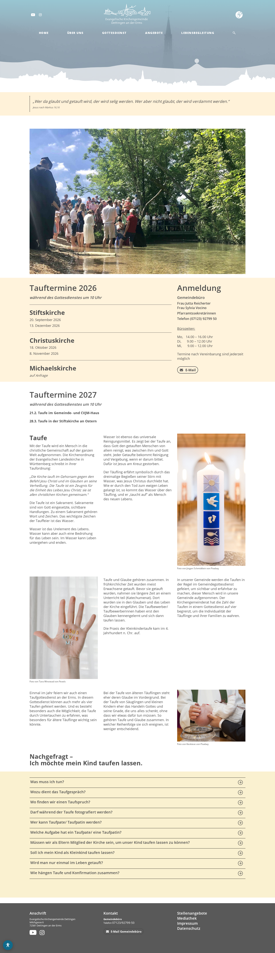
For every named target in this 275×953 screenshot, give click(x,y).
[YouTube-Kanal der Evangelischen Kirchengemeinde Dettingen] (32, 14)
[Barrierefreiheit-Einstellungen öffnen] (8, 945)
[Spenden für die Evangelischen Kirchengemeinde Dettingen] (240, 14)
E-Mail (190, 370)
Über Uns (75, 33)
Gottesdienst (114, 33)
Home (44, 33)
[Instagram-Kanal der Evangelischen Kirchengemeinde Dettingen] (40, 14)
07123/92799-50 (123, 923)
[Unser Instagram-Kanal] (42, 932)
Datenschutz (188, 928)
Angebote (154, 33)
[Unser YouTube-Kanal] (32, 932)
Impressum (187, 923)
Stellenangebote (192, 913)
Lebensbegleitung (197, 33)
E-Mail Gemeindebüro (125, 931)
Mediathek (187, 918)
